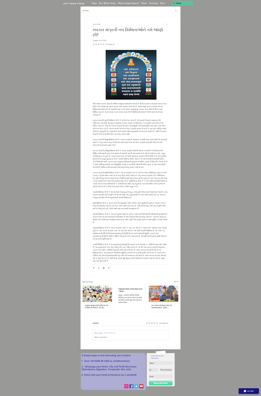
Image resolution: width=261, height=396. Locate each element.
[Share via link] (109, 268)
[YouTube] (141, 386)
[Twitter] (136, 386)
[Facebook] (131, 386)
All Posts (86, 10)
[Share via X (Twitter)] (99, 268)
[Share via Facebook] (94, 268)
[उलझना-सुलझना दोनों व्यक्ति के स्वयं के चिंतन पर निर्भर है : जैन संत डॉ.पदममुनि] (97, 293)
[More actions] (167, 24)
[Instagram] (126, 386)
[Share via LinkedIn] (104, 268)
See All (176, 281)
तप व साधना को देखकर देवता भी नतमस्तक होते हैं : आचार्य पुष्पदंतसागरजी (161, 306)
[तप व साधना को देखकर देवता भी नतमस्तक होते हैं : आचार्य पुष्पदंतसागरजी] (163, 293)
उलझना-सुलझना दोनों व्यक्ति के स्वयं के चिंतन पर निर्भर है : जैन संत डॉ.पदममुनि (96, 306)
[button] (144, 3)
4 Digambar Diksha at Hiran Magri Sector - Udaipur (130, 290)
